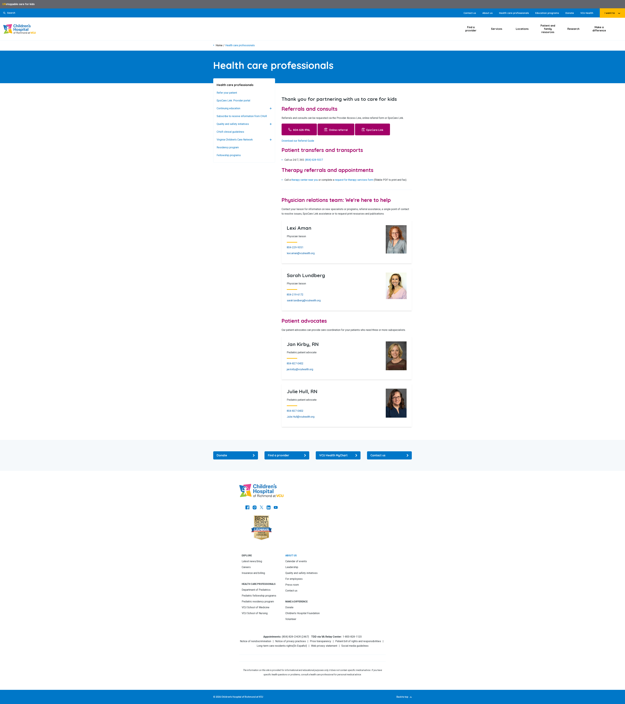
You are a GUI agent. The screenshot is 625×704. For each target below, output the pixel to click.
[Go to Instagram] (255, 508)
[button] (9, 12)
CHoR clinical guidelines (230, 131)
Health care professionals (514, 13)
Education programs (547, 13)
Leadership (291, 567)
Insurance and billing (253, 573)
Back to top (402, 697)
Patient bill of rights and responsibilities (358, 641)
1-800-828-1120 (352, 636)
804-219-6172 (295, 294)
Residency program (228, 147)
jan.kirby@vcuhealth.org (300, 369)
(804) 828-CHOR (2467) (295, 636)
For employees (294, 578)
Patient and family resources (548, 29)
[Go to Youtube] (276, 508)
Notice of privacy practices (290, 641)
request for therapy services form (354, 179)
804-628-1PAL (301, 130)
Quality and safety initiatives (233, 124)
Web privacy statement (324, 645)
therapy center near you (304, 179)
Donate (569, 13)
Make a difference (599, 29)
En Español (300, 645)
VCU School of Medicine (255, 607)
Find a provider (470, 29)
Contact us (470, 13)
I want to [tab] (610, 13)
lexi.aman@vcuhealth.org (301, 253)
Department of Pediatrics (256, 589)
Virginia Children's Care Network (235, 139)
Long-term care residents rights (275, 645)
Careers (246, 567)
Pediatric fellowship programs (259, 595)
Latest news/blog (252, 561)
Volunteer (290, 619)
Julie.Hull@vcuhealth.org (300, 416)
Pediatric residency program (258, 601)
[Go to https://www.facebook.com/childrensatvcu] (247, 508)
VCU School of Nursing (255, 613)
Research (573, 28)
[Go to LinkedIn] (269, 508)
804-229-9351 (295, 247)
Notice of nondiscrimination (255, 641)
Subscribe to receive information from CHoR (242, 116)
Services (496, 28)
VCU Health (586, 13)
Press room (292, 584)
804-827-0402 (295, 363)
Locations (522, 28)
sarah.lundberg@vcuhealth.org (304, 300)
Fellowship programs (229, 155)
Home (219, 45)
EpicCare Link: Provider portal (233, 100)
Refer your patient (227, 92)
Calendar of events (296, 561)
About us (487, 13)
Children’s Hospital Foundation (302, 613)
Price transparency (320, 641)
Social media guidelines (354, 645)
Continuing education (228, 108)
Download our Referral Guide (298, 140)
